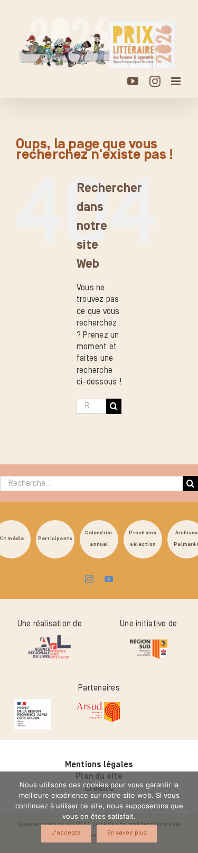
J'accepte (66, 832)
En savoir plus (126, 832)
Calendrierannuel (98, 538)
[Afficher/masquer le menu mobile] (176, 81)
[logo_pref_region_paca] (32, 703)
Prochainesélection (142, 538)
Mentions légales (99, 764)
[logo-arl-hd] (50, 639)
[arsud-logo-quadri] (98, 703)
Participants (55, 539)
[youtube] (109, 579)
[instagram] (89, 579)
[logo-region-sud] (148, 639)
